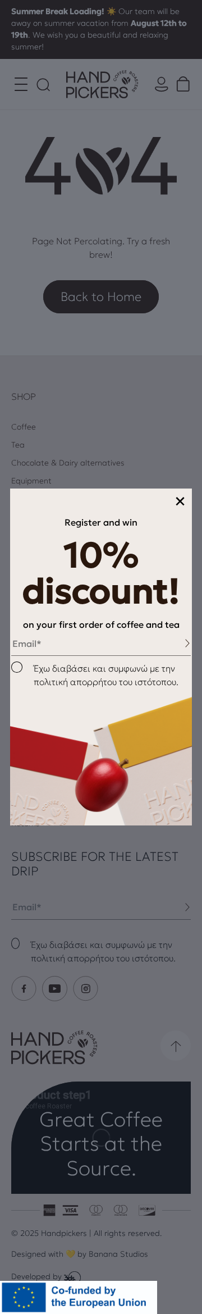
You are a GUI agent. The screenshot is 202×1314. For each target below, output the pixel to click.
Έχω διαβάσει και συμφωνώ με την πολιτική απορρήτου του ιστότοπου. (106, 675)
